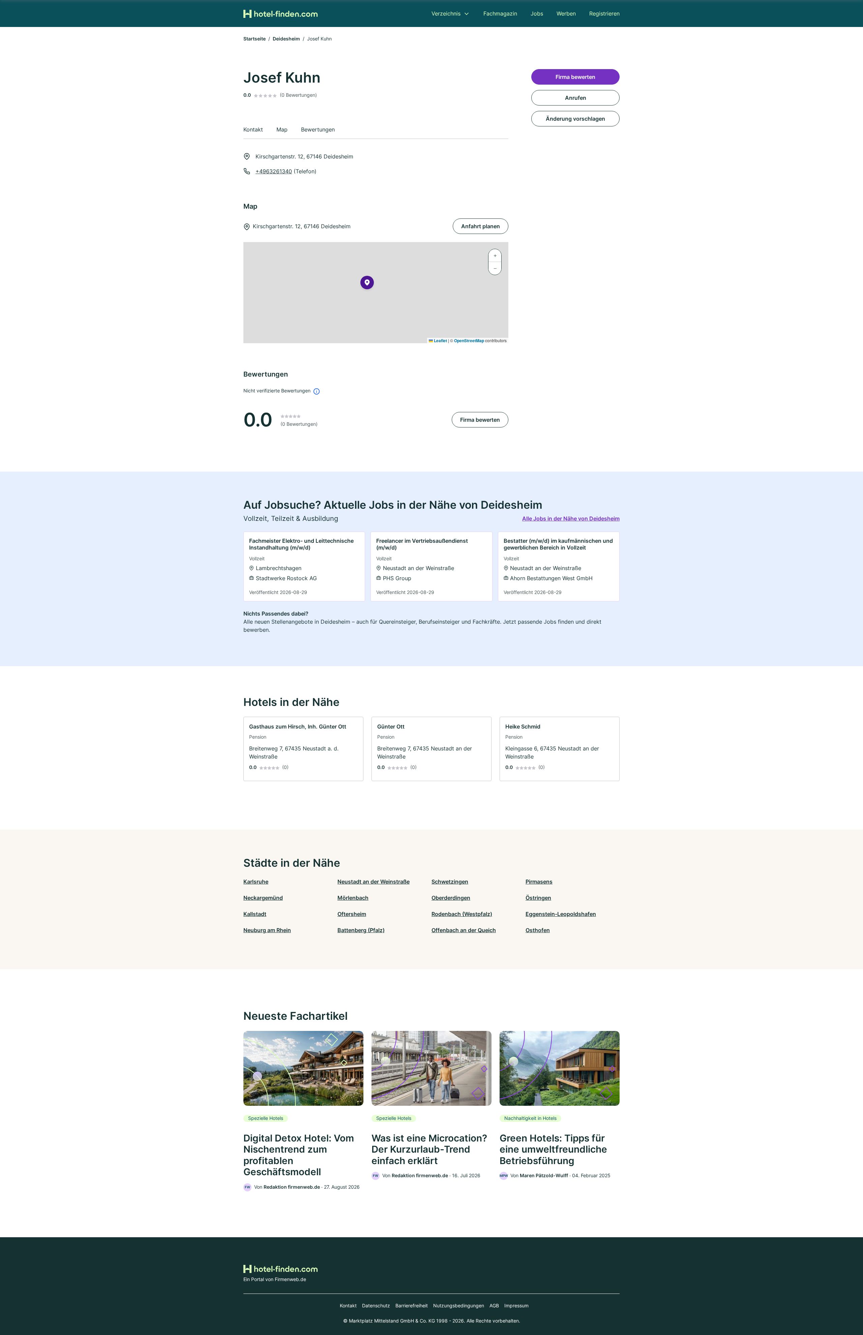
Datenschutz (376, 1305)
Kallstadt (254, 914)
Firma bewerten (480, 419)
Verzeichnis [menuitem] (446, 13)
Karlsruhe (255, 881)
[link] (304, 566)
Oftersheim (351, 914)
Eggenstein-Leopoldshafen (561, 914)
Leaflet (440, 340)
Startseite (254, 38)
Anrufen (575, 97)
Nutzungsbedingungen (458, 1305)
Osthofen (538, 930)
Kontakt (348, 1305)
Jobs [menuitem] (537, 13)
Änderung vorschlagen (575, 118)
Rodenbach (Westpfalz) (462, 914)
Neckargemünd (263, 897)
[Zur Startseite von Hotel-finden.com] (280, 13)
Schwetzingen (450, 881)
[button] (367, 284)
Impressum (516, 1305)
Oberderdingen (451, 897)
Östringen (538, 897)
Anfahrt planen (480, 226)
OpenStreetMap (469, 340)
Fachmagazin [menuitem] (500, 13)
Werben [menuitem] (566, 13)
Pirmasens (539, 881)
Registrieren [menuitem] (604, 13)
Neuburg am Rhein (267, 930)
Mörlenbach (352, 897)
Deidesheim (286, 38)
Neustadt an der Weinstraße (373, 881)
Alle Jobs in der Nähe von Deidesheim (571, 518)
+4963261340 (274, 171)
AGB (494, 1305)
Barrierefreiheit (411, 1305)
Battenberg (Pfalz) (361, 930)
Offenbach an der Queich (464, 930)
